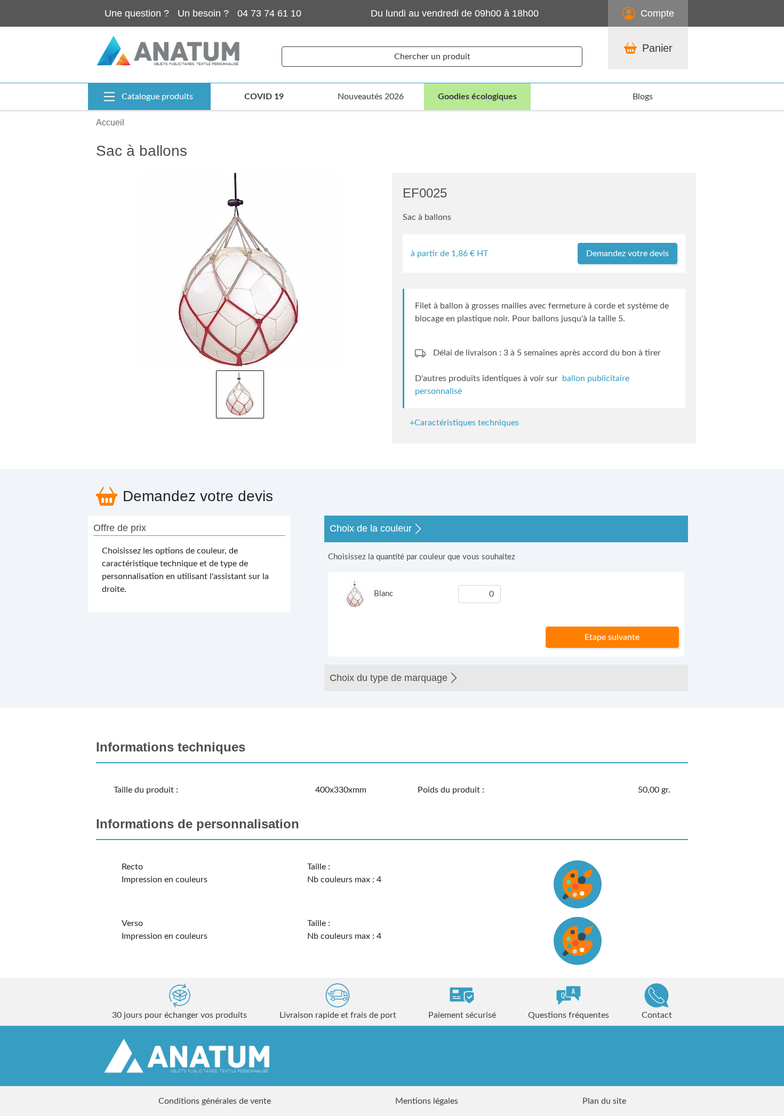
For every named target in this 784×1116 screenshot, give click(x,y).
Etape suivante (612, 637)
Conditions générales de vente (214, 1101)
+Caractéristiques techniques (464, 422)
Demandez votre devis (627, 253)
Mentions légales (426, 1101)
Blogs (643, 96)
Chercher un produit (432, 56)
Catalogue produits (157, 96)
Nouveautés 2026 (371, 96)
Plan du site (604, 1101)
